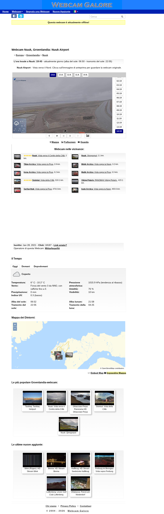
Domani (26, 266)
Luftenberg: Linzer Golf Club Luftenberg (56, 493)
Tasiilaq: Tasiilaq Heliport (32, 407)
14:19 (119, 131)
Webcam (16, 11)
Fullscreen (70, 142)
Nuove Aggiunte (61, 11)
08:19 (119, 106)
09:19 (119, 110)
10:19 (119, 114)
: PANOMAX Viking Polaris (99, 180)
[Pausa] (63, 136)
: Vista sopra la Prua (38, 164)
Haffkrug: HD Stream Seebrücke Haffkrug (80, 469)
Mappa (55, 142)
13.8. (61, 75)
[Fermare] (70, 136)
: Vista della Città (43, 180)
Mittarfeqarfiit (52, 248)
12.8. (69, 75)
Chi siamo (51, 506)
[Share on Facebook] (14, 16)
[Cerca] (122, 16)
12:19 (119, 123)
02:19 (119, 81)
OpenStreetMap (108, 368)
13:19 (119, 127)
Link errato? (60, 245)
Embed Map (97, 373)
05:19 (119, 93)
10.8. (85, 75)
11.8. (77, 75)
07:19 (119, 102)
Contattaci (85, 506)
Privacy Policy (68, 506)
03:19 (119, 85)
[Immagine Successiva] (78, 136)
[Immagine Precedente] (49, 136)
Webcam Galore (78, 511)
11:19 (119, 118)
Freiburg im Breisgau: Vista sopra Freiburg (104, 469)
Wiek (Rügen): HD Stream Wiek (32, 469)
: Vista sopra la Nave (96, 164)
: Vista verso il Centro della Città (48, 156)
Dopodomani (41, 266)
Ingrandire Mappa (116, 373)
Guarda (85, 142)
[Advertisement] (69, 218)
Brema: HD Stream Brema (56, 469)
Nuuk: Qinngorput (68, 433)
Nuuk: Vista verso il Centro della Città (56, 407)
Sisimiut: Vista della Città (104, 407)
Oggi (15, 266)
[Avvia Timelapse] (57, 136)
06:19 (119, 98)
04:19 (119, 89)
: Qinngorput (89, 156)
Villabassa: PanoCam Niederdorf (80, 493)
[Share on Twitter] (21, 16)
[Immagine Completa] (87, 136)
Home (5, 11)
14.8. (53, 75)
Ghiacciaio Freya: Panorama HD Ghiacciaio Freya (80, 409)
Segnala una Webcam (37, 11)
